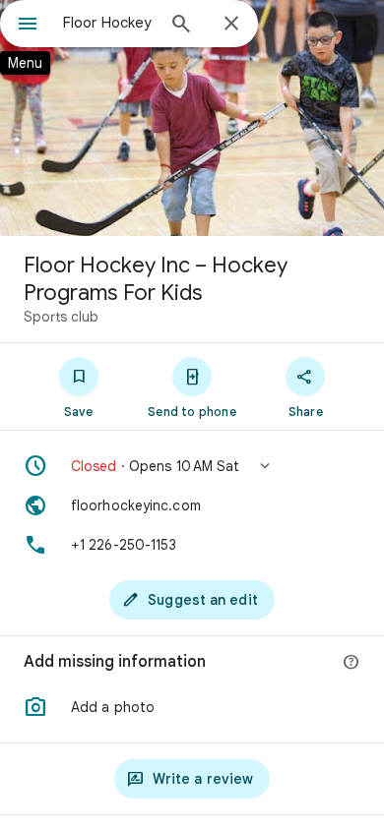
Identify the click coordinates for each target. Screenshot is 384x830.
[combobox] (108, 22)
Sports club (61, 317)
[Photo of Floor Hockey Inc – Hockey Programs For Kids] (192, 118)
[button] (192, 466)
